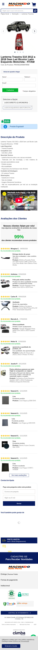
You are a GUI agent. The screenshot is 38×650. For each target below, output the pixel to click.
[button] (14, 52)
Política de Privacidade (21, 641)
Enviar (19, 503)
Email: (4, 83)
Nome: (4, 77)
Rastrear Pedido (13, 574)
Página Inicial (5, 14)
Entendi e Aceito (11, 646)
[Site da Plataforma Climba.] (19, 632)
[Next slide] (34, 31)
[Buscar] (35, 11)
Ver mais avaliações (19, 475)
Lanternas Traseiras (28, 14)
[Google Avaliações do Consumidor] (25, 604)
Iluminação (15, 14)
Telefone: (27, 77)
